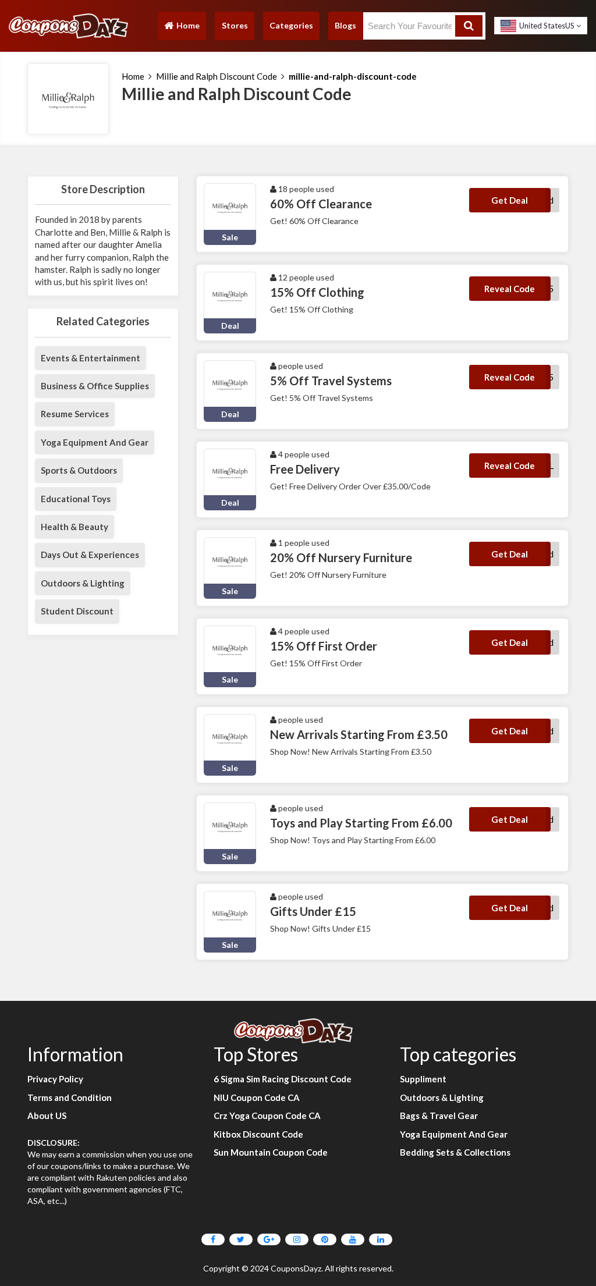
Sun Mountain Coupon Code (271, 1152)
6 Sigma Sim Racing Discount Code (283, 1079)
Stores (235, 25)
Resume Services (75, 413)
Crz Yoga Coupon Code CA (267, 1115)
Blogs (345, 25)
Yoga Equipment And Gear (94, 442)
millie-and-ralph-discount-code (353, 76)
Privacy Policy (55, 1079)
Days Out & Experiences (90, 554)
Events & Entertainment (90, 358)
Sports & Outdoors (79, 470)
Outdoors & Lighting (83, 583)
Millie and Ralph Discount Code (216, 76)
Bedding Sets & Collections (455, 1152)
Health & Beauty (74, 526)
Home (182, 28)
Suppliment (423, 1079)
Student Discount (77, 611)
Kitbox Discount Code (258, 1134)
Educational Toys (76, 498)
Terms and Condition (69, 1097)
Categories (291, 25)
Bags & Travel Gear (439, 1115)
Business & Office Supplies (95, 386)
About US (46, 1115)
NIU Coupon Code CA (257, 1097)
